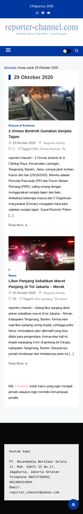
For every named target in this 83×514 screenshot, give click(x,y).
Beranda (10, 67)
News (12, 275)
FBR (35, 149)
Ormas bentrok (50, 149)
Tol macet (60, 299)
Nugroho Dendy (54, 143)
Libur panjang (43, 299)
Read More (16, 225)
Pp (63, 149)
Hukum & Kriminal (21, 125)
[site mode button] (67, 51)
